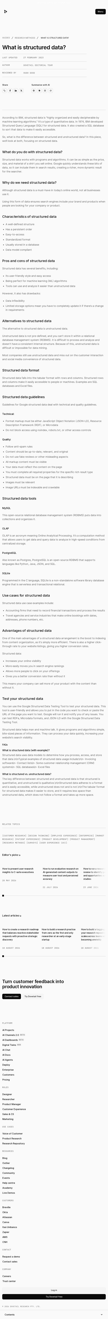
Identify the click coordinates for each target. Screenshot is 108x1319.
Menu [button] (100, 11)
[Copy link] (4, 90)
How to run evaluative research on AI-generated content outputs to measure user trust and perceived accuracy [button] (60, 873)
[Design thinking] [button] (38, 835)
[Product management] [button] (82, 839)
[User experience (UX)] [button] (53, 842)
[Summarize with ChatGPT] (34, 90)
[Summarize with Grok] (50, 90)
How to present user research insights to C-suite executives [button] (18, 870)
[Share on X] (21, 90)
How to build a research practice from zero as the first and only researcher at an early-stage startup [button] (59, 934)
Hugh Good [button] (29, 73)
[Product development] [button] (55, 839)
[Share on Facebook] (10, 90)
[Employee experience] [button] (64, 835)
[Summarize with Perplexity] (45, 90)
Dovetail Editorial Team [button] (38, 65)
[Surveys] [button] (32, 842)
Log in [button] (54, 1290)
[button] (54, 3)
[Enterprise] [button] (86, 835)
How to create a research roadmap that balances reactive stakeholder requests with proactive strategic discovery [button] (20, 934)
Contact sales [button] (12, 996)
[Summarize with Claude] (39, 90)
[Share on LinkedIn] (16, 90)
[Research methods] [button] (13, 842)
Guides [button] (6, 37)
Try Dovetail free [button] (32, 996)
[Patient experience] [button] (27, 839)
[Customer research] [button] (14, 835)
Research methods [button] (25, 38)
